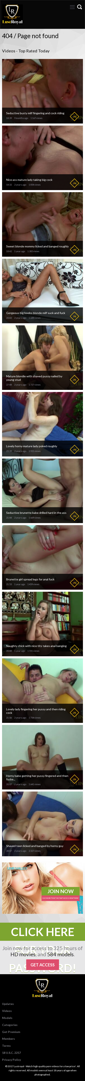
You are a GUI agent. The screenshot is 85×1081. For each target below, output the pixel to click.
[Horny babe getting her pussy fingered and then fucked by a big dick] (42, 787)
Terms (6, 1045)
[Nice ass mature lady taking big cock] (42, 188)
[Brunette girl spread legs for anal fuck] (42, 588)
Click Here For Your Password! (42, 933)
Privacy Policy (11, 1059)
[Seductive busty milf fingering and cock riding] (42, 122)
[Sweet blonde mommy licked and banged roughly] (42, 255)
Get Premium (11, 1032)
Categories (10, 1025)
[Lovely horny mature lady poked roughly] (42, 454)
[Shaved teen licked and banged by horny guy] (42, 854)
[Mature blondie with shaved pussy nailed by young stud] (42, 388)
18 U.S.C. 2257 (11, 1052)
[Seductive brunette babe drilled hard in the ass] (42, 521)
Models (7, 1018)
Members (8, 1038)
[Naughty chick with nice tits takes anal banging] (42, 654)
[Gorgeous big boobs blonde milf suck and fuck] (42, 321)
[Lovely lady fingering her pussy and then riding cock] (42, 721)
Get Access (43, 964)
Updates (8, 1004)
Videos (7, 1011)
